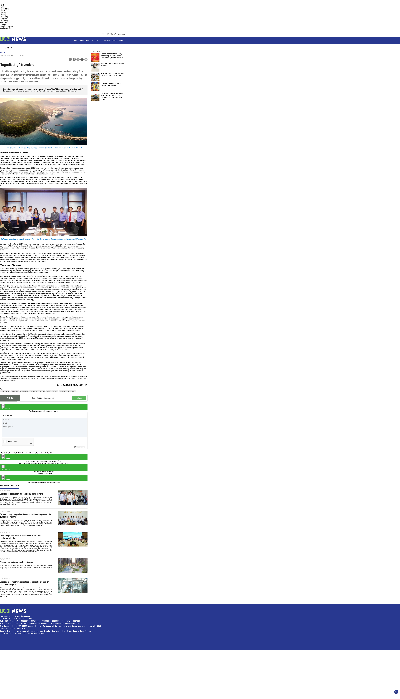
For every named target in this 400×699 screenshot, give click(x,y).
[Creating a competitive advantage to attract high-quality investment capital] (73, 588)
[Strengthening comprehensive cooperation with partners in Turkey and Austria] (73, 519)
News (75, 40)
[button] (50, 638)
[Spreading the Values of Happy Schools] (95, 67)
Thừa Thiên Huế (5, 29)
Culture (81, 40)
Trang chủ (6, 48)
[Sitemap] (108, 34)
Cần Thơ (3, 13)
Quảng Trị (3, 25)
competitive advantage (67, 391)
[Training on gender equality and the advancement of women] (95, 77)
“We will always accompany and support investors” (58, 91)
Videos (121, 40)
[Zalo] (78, 59)
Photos (114, 40)
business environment (37, 391)
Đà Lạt (2, 11)
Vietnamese (121, 34)
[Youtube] (115, 34)
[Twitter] (86, 59)
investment (24, 391)
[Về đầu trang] (396, 692)
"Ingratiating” (5, 391)
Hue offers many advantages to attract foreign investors (23, 89)
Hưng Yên (3, 19)
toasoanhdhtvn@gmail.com (18, 2)
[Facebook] (111, 34)
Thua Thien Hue (52, 391)
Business (95, 40)
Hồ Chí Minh (4, 9)
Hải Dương (4, 17)
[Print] (70, 59)
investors (15, 391)
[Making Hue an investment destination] (73, 566)
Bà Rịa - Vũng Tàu (6, 27)
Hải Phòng (4, 21)
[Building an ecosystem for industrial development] (73, 498)
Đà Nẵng (3, 15)
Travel (88, 40)
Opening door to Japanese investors (26, 91)
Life (101, 40)
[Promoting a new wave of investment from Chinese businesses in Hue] (73, 543)
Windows (107, 40)
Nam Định (3, 23)
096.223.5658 (4, 2)
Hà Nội (2, 7)
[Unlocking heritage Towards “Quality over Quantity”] (95, 86)
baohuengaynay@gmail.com (40, 623)
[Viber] (82, 59)
